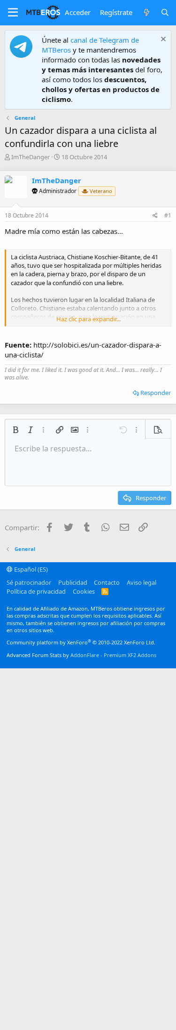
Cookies (84, 591)
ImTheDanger (30, 157)
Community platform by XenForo (81, 642)
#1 (167, 215)
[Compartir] (155, 215)
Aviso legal (141, 582)
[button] (13, 12)
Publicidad (72, 582)
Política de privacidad (36, 591)
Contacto (107, 582)
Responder (155, 392)
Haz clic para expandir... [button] (88, 319)
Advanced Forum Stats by (81, 654)
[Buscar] (165, 12)
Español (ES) (30, 569)
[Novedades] (146, 12)
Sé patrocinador (29, 582)
